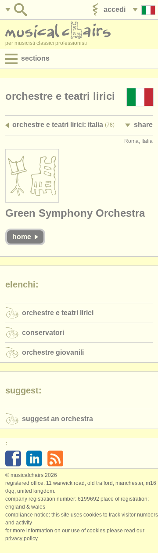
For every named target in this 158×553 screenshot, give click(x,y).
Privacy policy (21, 538)
